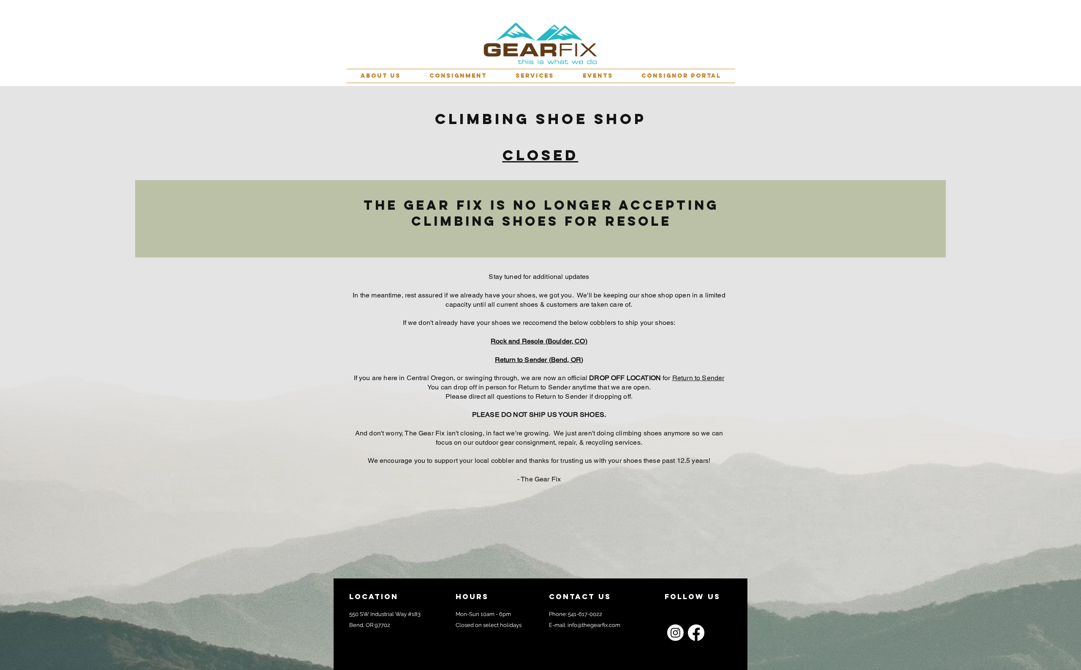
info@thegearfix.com (594, 625)
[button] (380, 76)
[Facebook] (696, 632)
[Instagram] (675, 632)
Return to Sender (698, 378)
